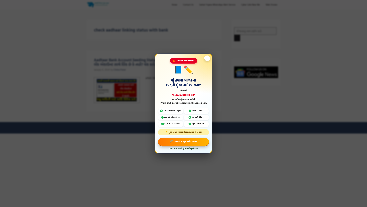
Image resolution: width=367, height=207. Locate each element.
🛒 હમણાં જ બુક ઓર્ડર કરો (183, 141)
